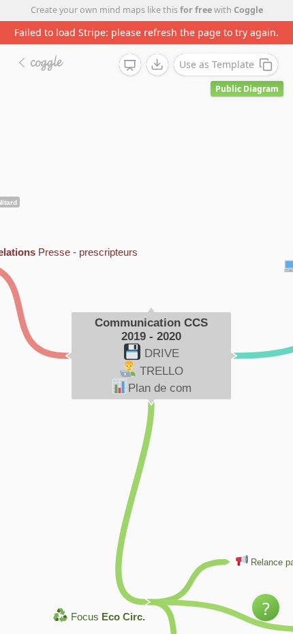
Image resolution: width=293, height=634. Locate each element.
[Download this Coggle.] (157, 65)
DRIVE (161, 353)
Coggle (248, 10)
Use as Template (216, 64)
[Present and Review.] (130, 65)
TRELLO (161, 371)
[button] (265, 607)
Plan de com (159, 388)
